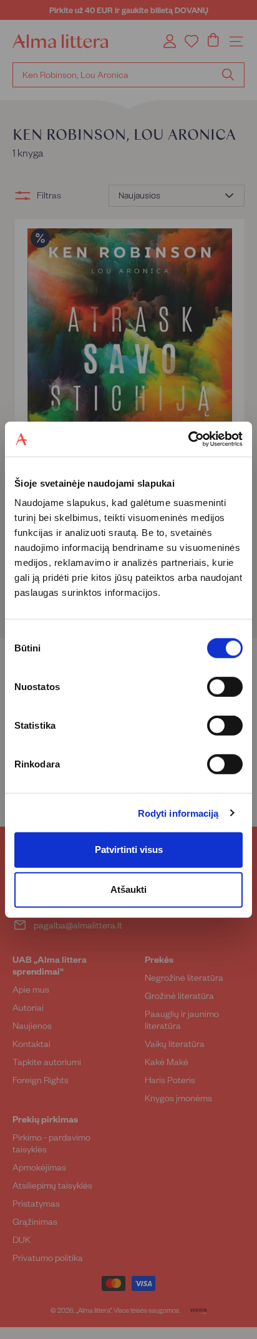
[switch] (225, 687)
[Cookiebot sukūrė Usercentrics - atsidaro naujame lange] (188, 439)
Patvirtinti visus (129, 849)
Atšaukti (128, 889)
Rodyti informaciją (178, 812)
